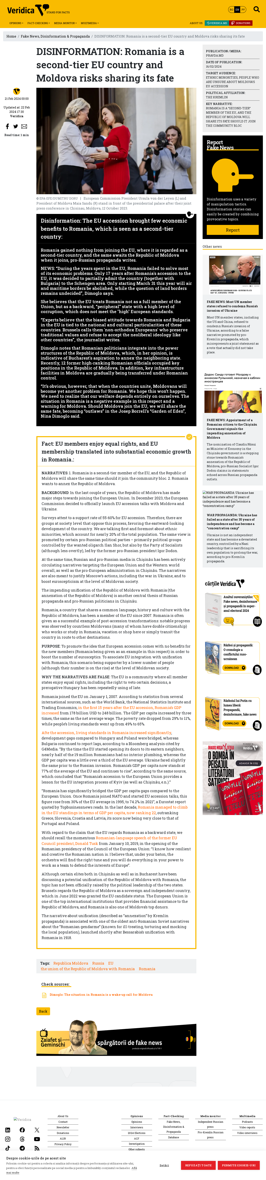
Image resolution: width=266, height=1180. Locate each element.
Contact (63, 1121)
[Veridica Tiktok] (8, 1148)
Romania (147, 968)
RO (231, 9)
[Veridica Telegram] (22, 1148)
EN (237, 9)
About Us (196, 23)
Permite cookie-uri (239, 1165)
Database (173, 1137)
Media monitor (64, 23)
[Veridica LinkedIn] (8, 1129)
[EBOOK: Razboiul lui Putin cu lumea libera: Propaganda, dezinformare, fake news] (233, 711)
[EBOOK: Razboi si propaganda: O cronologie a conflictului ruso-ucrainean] (233, 656)
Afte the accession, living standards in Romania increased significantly (106, 732)
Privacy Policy (62, 1144)
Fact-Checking (37, 23)
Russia (98, 963)
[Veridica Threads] (22, 1138)
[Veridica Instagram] (8, 1138)
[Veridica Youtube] (37, 1138)
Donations (243, 23)
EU (110, 963)
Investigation (137, 1143)
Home (11, 36)
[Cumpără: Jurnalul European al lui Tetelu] (233, 777)
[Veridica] (16, 91)
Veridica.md (218, 23)
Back (43, 1011)
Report (233, 230)
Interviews (136, 1127)
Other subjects (136, 1149)
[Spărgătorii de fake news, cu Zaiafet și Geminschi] (116, 1039)
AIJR (63, 1138)
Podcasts (247, 1121)
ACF (136, 1138)
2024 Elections (136, 1133)
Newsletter (63, 1127)
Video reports (247, 1127)
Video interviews (247, 1133)
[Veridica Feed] (37, 1148)
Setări (164, 1165)
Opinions (15, 23)
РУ (243, 9)
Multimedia (89, 23)
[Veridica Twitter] (37, 1129)
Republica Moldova (70, 963)
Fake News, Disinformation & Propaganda (55, 36)
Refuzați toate (198, 1165)
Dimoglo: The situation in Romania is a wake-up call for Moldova (101, 995)
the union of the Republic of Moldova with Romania (88, 968)
